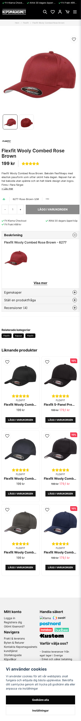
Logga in (9, 618)
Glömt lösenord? (14, 626)
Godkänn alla (40, 699)
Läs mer (8, 188)
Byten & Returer (14, 642)
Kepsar (18, 335)
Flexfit (26, 23)
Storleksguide (13, 655)
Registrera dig (13, 622)
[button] (73, 39)
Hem (17, 23)
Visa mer (40, 283)
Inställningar (40, 710)
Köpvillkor (10, 659)
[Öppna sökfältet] (45, 12)
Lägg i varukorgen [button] (20, 419)
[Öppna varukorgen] (67, 12)
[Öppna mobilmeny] (75, 12)
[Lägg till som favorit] (52, 12)
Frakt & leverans (14, 638)
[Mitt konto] (60, 12)
